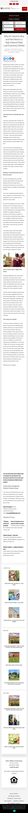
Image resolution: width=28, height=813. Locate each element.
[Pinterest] (13, 58)
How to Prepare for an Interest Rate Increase (17, 522)
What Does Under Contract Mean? (14, 665)
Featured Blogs (16, 49)
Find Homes (20, 29)
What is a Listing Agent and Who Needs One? (14, 747)
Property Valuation (14, 19)
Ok (14, 810)
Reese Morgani (7, 507)
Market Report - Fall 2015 (10, 535)
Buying (7, 49)
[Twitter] (7, 58)
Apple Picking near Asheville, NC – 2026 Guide (14, 584)
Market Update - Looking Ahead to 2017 (13, 548)
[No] (26, 808)
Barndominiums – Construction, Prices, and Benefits (14, 621)
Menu (25, 9)
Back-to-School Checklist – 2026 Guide (14, 603)
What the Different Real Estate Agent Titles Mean (14, 728)
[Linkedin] (10, 58)
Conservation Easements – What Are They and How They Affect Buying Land (14, 646)
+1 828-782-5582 (14, 1)
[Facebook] (4, 58)
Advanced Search (14, 15)
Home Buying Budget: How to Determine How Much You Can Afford (14, 683)
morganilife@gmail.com (13, 513)
